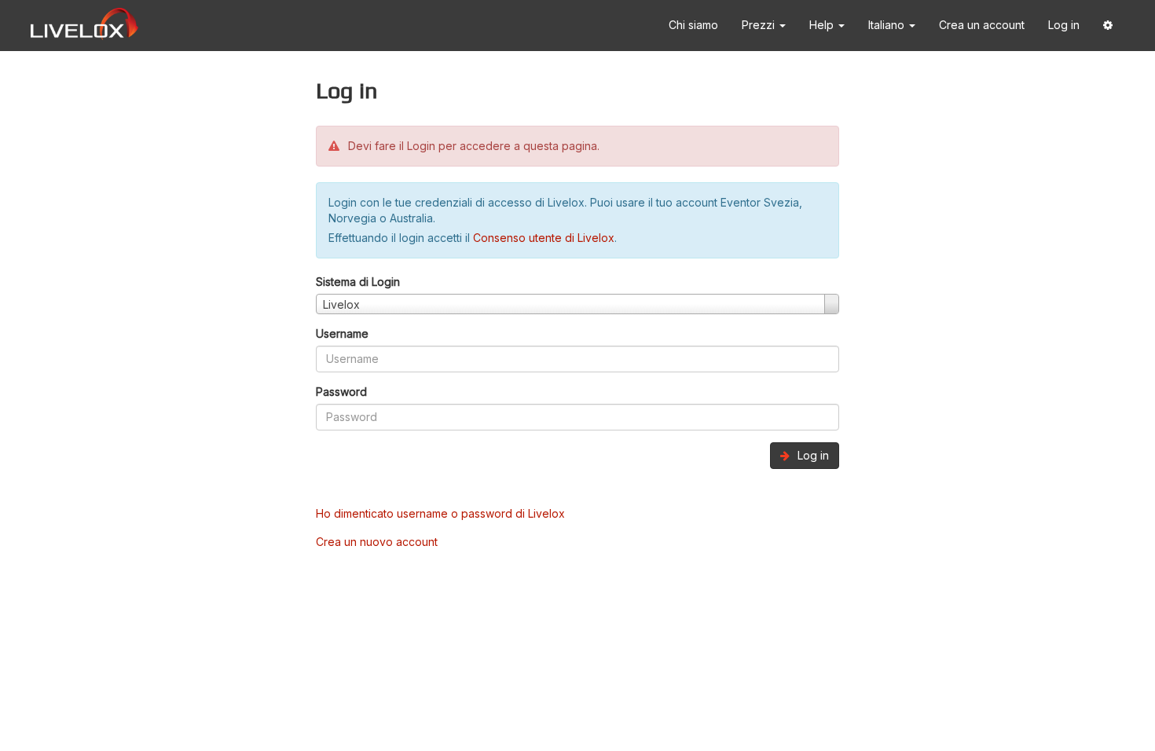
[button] (1107, 25)
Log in (1064, 24)
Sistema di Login (358, 281)
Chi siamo (693, 24)
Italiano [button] (888, 24)
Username (342, 333)
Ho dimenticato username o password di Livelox (440, 513)
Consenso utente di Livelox (543, 237)
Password (341, 391)
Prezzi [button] (760, 24)
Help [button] (823, 24)
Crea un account (982, 24)
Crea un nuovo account (377, 541)
